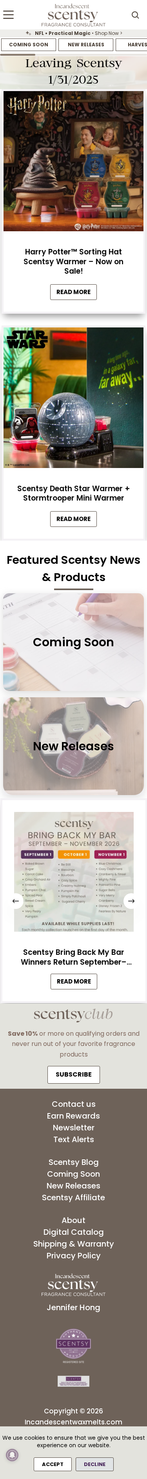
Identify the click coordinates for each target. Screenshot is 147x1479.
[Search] (135, 15)
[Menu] (8, 14)
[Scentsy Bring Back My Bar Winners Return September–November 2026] (73, 874)
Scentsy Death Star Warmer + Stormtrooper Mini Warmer (73, 493)
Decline (94, 1464)
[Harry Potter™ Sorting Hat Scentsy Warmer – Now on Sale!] (74, 163)
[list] (73, 33)
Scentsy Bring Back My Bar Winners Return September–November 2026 (74, 957)
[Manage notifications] (12, 1455)
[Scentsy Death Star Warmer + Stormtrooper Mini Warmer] (74, 399)
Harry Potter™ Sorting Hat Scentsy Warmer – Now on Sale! (73, 261)
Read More (76, 294)
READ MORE (76, 983)
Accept (53, 1464)
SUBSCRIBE (74, 1074)
